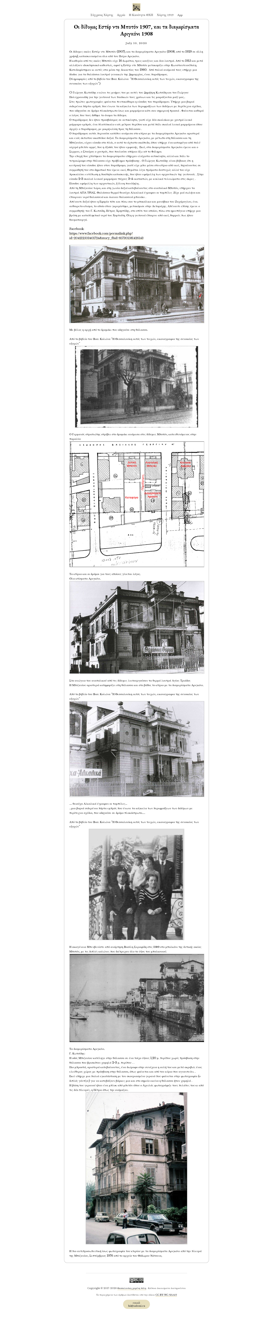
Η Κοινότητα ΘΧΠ (141, 15)
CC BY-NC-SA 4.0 (166, 1294)
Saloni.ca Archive (136, 4)
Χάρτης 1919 (165, 15)
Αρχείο (121, 15)
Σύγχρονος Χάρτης (102, 15)
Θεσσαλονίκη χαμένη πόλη (131, 1288)
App (180, 15)
